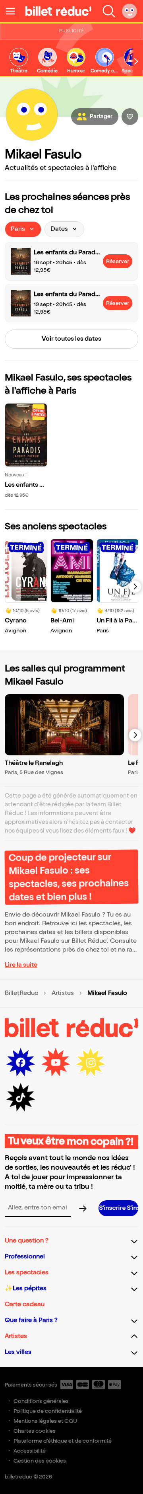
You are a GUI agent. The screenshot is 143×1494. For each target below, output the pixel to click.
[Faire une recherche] (109, 11)
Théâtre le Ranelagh (34, 763)
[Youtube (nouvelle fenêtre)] (56, 1063)
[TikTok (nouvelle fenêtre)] (21, 1098)
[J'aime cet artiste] (130, 116)
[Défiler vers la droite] (136, 61)
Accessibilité (30, 1450)
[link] (19, 61)
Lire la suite (21, 965)
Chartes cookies (35, 1431)
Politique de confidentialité (48, 1411)
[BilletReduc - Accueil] (58, 11)
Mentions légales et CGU (45, 1421)
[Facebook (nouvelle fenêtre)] (21, 1063)
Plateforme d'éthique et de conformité (63, 1440)
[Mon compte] (129, 11)
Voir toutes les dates (71, 339)
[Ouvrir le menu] (13, 11)
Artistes (63, 993)
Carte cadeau (24, 1304)
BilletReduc (21, 993)
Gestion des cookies (40, 1460)
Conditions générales (41, 1401)
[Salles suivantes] (135, 735)
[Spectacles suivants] (135, 586)
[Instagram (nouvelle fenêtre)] (90, 1063)
